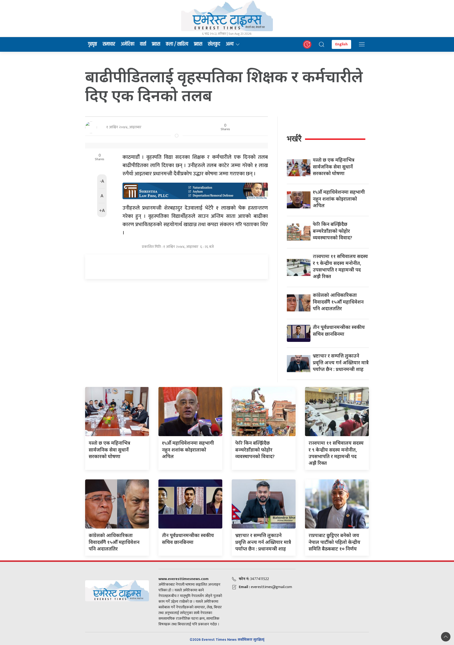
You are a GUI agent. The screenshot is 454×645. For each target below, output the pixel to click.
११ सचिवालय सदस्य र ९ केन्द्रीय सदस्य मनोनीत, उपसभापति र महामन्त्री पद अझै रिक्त (340, 266)
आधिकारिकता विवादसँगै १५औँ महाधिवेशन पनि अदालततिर (338, 302)
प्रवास (156, 44)
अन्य (230, 44)
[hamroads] (195, 190)
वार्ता (143, 44)
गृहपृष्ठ (92, 44)
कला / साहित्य (177, 44)
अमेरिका (127, 44)
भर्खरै (294, 138)
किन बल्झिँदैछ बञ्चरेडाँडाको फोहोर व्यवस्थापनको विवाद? (332, 231)
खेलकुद (214, 44)
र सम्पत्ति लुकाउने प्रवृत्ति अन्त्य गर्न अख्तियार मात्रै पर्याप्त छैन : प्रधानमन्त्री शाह (341, 362)
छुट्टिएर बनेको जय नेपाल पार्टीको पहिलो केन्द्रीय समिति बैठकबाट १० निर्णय (334, 542)
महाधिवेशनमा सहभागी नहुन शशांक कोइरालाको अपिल (339, 199)
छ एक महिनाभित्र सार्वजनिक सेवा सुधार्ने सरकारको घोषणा (333, 166)
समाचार (109, 44)
